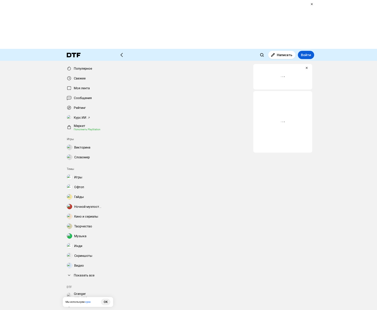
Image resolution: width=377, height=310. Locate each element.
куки (88, 301)
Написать (284, 55)
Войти (306, 55)
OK (106, 302)
